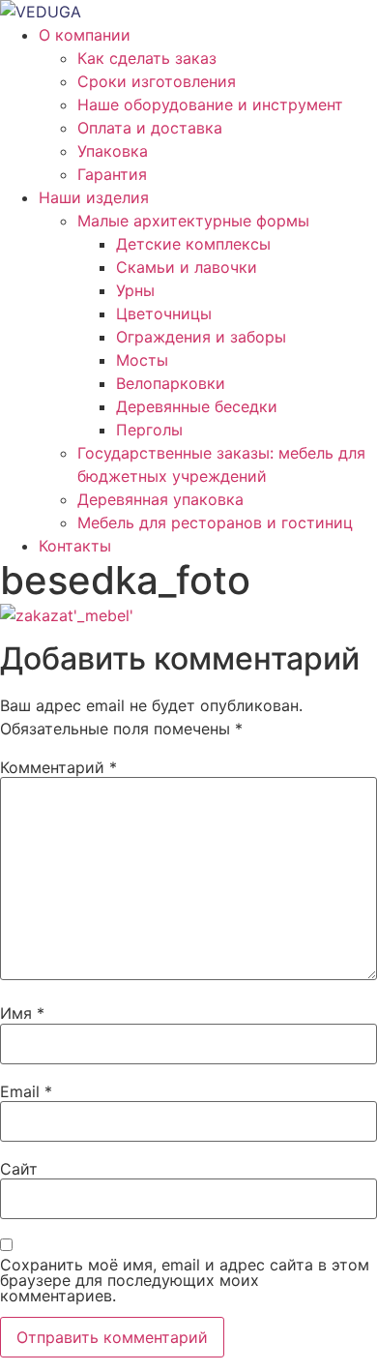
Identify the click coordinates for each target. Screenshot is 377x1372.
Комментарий (58, 767)
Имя (22, 1013)
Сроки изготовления (156, 81)
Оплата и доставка (149, 127)
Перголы (149, 429)
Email (26, 1091)
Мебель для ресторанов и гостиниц (215, 522)
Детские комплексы (193, 244)
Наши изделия (94, 197)
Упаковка (112, 151)
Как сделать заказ (147, 58)
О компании (84, 35)
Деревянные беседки (196, 406)
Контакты (75, 545)
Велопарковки (170, 383)
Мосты (142, 360)
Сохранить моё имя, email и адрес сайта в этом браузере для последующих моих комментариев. (184, 1280)
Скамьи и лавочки (186, 267)
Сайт (19, 1169)
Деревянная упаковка (160, 499)
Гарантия (112, 174)
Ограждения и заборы (201, 336)
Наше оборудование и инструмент (210, 104)
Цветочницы (164, 313)
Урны (135, 290)
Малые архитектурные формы (193, 220)
